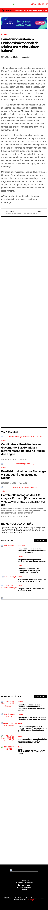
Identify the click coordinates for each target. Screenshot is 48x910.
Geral (20, 576)
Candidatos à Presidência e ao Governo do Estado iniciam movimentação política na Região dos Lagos (23, 449)
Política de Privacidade (24, 883)
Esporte (3, 467)
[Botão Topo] (34, 904)
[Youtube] (26, 904)
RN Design (30, 900)
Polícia (20, 585)
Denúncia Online (24, 887)
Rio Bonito (21, 546)
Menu (3, 4)
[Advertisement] (24, 322)
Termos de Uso (24, 885)
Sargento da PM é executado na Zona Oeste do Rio (31, 589)
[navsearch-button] (45, 4)
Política (3, 440)
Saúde (3, 491)
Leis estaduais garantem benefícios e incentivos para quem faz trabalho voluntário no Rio (32, 741)
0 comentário (25, 57)
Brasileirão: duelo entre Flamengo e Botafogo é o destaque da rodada (23, 474)
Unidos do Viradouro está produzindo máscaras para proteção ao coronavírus (29, 570)
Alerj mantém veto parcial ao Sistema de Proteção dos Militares (32, 560)
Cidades (5, 34)
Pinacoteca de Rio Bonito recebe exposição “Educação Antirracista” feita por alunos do (32, 550)
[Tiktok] (30, 904)
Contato (24, 890)
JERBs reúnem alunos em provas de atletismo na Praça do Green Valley (31, 751)
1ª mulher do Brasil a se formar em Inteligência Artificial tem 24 (32, 580)
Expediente (24, 880)
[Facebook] (14, 904)
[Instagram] (18, 904)
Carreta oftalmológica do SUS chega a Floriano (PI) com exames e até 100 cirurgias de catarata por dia (23, 499)
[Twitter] (22, 904)
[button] (1, 60)
